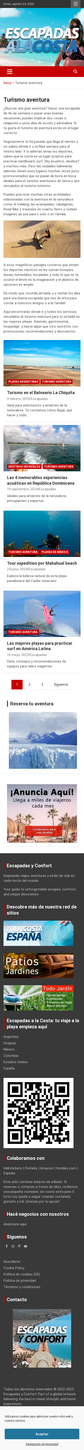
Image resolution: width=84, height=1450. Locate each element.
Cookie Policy (14, 1268)
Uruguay (10, 1043)
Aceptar (42, 1434)
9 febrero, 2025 (18, 399)
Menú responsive (75, 4)
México (9, 1049)
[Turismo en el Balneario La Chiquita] (42, 363)
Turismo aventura (56, 381)
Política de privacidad (20, 1280)
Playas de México (55, 552)
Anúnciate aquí (15, 1224)
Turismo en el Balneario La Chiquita (41, 392)
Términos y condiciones (22, 1287)
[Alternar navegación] (10, 71)
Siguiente (61, 684)
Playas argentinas (23, 381)
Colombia (11, 1056)
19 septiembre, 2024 (22, 489)
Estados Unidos (16, 1062)
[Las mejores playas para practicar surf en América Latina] (42, 613)
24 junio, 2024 (17, 569)
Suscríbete (12, 1262)
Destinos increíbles (24, 466)
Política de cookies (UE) (22, 1274)
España (9, 1068)
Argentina (11, 1037)
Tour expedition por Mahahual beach (42, 563)
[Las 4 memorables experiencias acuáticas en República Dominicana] (42, 448)
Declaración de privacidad (42, 1444)
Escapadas (39, 399)
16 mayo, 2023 (18, 655)
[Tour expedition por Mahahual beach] (42, 533)
